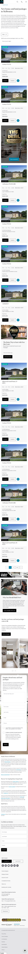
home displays (7, 761)
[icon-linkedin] (14, 865)
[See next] (15, 671)
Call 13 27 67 (18, 861)
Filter (3, 34)
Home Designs (5, 871)
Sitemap (3, 949)
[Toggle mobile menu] (26, 2)
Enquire (5, 80)
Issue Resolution (4, 944)
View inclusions (14, 159)
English (2, 953)
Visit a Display (6, 634)
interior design (16, 781)
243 (17, 567)
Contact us (6, 793)
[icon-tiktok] (11, 865)
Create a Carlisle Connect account (14, 732)
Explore (12, 80)
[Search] (17, 2)
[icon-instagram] (6, 865)
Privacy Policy (4, 933)
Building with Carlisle (6, 887)
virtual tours (18, 769)
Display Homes (5, 874)
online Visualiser (12, 786)
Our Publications (4, 939)
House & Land (5, 4)
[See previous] (13, 671)
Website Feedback (5, 947)
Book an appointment (5, 774)
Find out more (7, 356)
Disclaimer (3, 941)
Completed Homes (6, 880)
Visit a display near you (9, 610)
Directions (5, 911)
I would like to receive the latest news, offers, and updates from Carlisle (14, 728)
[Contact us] (22, 2)
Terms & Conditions (5, 936)
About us (4, 884)
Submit (5, 744)
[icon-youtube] (8, 865)
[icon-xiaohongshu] (17, 865)
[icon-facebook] (3, 865)
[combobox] (3, 953)
